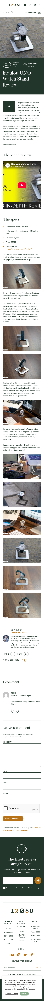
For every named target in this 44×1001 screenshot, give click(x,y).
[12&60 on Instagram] (30, 5)
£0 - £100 (7, 64)
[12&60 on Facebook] (39, 5)
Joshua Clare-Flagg (19, 633)
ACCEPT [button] (24, 994)
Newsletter (31, 13)
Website (6, 794)
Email (6, 782)
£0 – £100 (8, 929)
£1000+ (8, 943)
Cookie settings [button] (12, 994)
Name (5, 771)
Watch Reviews (8, 922)
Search (6, 13)
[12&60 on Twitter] (35, 5)
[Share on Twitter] (19, 654)
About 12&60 (35, 932)
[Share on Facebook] (13, 654)
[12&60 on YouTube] (25, 5)
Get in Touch (35, 936)
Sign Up (38, 968)
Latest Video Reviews (22, 936)
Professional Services (35, 927)
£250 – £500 (8, 936)
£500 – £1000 (8, 940)
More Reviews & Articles (22, 923)
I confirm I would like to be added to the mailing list (23, 888)
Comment (7, 742)
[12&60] (15, 5)
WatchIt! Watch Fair (35, 940)
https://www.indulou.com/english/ (19, 249)
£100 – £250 (8, 932)
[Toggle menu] (6, 5)
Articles (22, 941)
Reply (15, 711)
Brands (22, 931)
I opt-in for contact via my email (21, 974)
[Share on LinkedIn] (26, 654)
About (35, 921)
